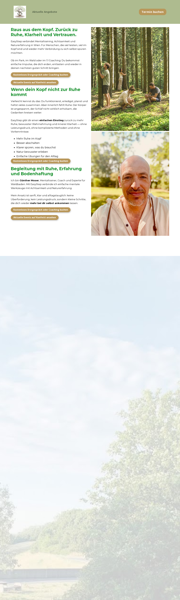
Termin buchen (153, 12)
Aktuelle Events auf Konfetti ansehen (34, 82)
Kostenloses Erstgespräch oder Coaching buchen (40, 74)
